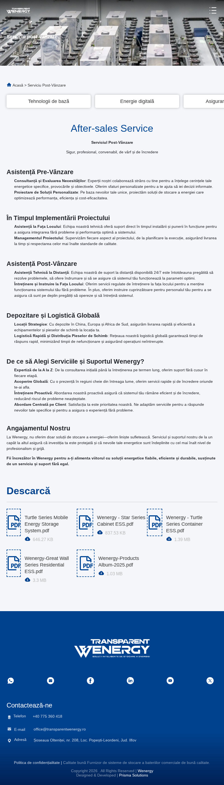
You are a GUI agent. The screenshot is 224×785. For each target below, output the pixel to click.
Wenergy (145, 771)
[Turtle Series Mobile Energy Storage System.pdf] (13, 522)
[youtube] (170, 681)
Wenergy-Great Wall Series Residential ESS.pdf (47, 562)
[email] (50, 681)
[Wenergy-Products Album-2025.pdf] (85, 563)
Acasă (18, 85)
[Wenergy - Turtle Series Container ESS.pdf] (155, 522)
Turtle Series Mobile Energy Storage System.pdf (46, 521)
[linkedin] (130, 681)
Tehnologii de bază (48, 101)
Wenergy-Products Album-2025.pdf (118, 562)
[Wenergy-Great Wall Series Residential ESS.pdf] (13, 563)
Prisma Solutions (133, 775)
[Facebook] (90, 681)
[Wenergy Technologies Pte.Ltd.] (18, 10)
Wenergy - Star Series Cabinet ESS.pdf (121, 521)
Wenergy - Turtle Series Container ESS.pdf (184, 521)
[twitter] (210, 681)
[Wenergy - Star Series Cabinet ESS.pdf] (85, 522)
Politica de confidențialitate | (38, 762)
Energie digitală (137, 101)
